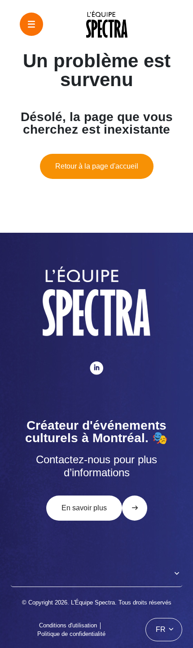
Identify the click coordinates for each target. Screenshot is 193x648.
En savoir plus (84, 508)
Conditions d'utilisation (68, 625)
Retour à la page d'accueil (96, 166)
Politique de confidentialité (71, 634)
